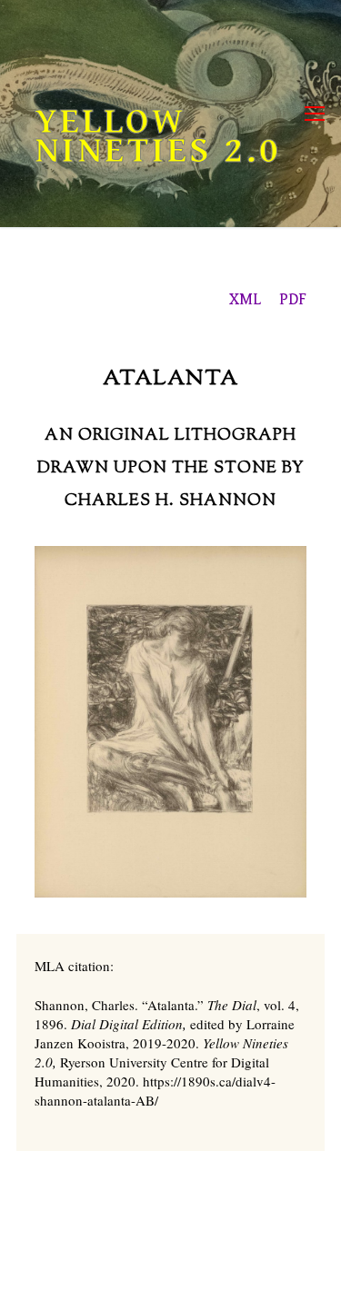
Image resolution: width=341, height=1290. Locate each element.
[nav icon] (315, 114)
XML (245, 299)
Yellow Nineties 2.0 (158, 136)
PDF (292, 299)
